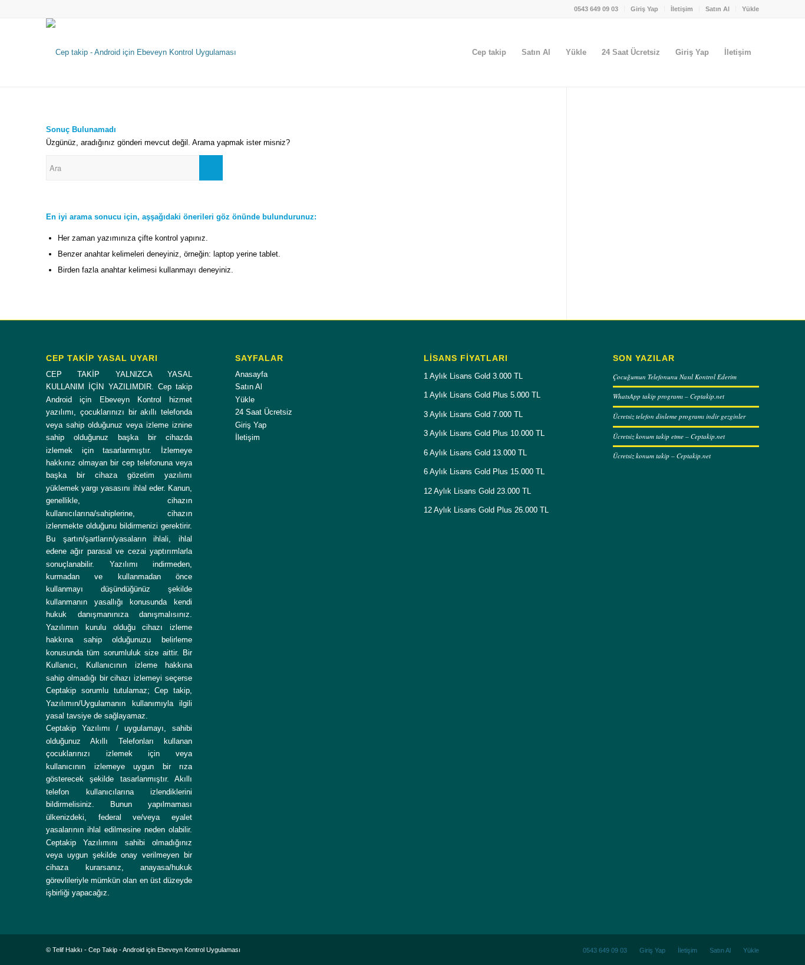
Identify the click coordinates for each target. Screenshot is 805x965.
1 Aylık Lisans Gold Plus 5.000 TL (482, 394)
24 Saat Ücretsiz (263, 412)
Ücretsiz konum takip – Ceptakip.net (662, 455)
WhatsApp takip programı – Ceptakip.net (668, 396)
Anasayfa (251, 374)
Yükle (750, 8)
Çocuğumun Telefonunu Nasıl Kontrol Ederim (675, 376)
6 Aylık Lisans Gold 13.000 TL (475, 452)
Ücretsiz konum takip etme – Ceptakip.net (669, 436)
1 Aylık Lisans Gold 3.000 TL (473, 376)
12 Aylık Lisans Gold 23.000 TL (477, 491)
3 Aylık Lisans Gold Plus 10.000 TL (484, 433)
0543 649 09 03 (596, 8)
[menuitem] (596, 9)
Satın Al (717, 8)
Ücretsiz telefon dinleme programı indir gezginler (679, 416)
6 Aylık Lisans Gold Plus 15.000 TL (484, 471)
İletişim (682, 8)
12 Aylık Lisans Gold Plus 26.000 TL (486, 510)
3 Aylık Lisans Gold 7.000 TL (473, 414)
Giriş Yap (644, 8)
